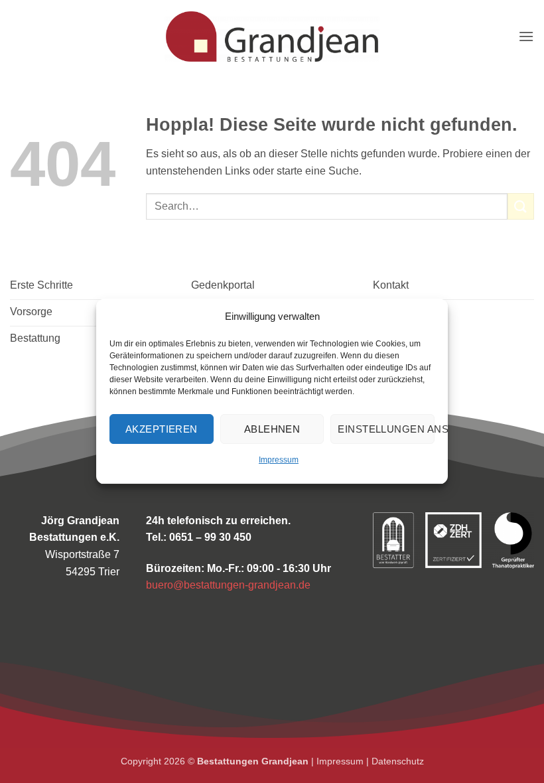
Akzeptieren (161, 429)
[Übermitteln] (521, 206)
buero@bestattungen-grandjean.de (228, 585)
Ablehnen (272, 429)
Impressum (279, 459)
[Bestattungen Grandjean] (272, 36)
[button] (526, 36)
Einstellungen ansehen (386, 429)
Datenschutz (398, 761)
